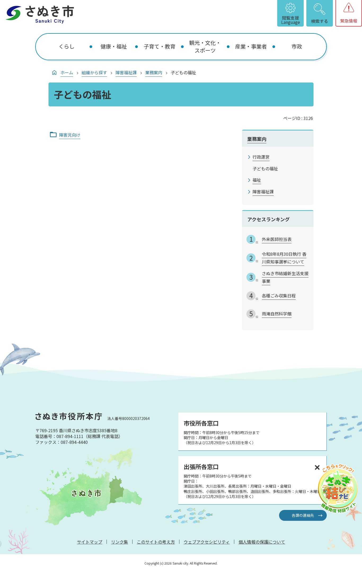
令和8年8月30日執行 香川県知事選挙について (284, 258)
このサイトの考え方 (156, 542)
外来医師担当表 (277, 239)
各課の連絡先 (303, 515)
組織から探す (94, 72)
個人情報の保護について (262, 542)
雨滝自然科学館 (277, 313)
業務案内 (153, 72)
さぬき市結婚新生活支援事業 (285, 277)
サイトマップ (89, 542)
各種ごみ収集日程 (279, 295)
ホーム (66, 72)
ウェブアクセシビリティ (207, 542)
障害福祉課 (126, 72)
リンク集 (119, 542)
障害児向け (69, 135)
